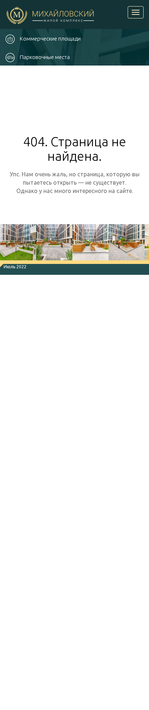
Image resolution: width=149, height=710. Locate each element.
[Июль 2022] (18, 244)
